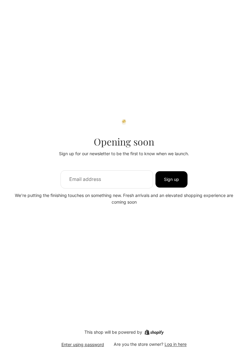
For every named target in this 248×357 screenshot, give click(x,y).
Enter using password (82, 344)
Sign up (171, 179)
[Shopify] (154, 332)
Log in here (176, 344)
